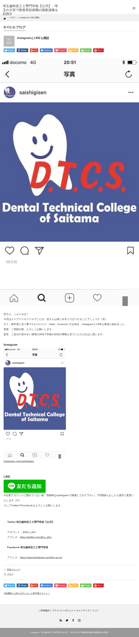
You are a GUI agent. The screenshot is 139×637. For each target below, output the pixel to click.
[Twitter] (66, 619)
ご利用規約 (44, 610)
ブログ (10, 574)
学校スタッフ (13, 569)
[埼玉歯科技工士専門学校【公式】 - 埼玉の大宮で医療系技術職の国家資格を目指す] (30, 10)
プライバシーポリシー (63, 610)
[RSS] (60, 619)
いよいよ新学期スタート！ (37, 593)
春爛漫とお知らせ (14, 593)
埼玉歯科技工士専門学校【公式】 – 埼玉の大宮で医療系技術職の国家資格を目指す (75, 632)
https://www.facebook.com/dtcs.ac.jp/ (41, 557)
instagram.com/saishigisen (19, 461)
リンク (95, 610)
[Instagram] (78, 619)
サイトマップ (82, 610)
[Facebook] (72, 619)
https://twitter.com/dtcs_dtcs (36, 537)
